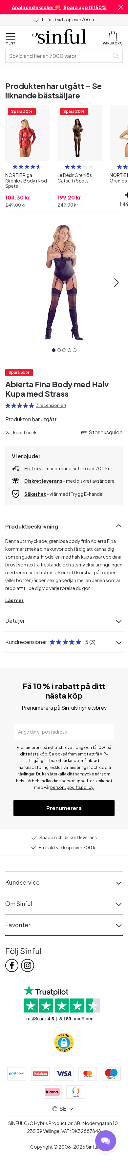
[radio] (15, 167)
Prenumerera (64, 808)
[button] (120, 7)
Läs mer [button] (14, 600)
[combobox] (58, 55)
